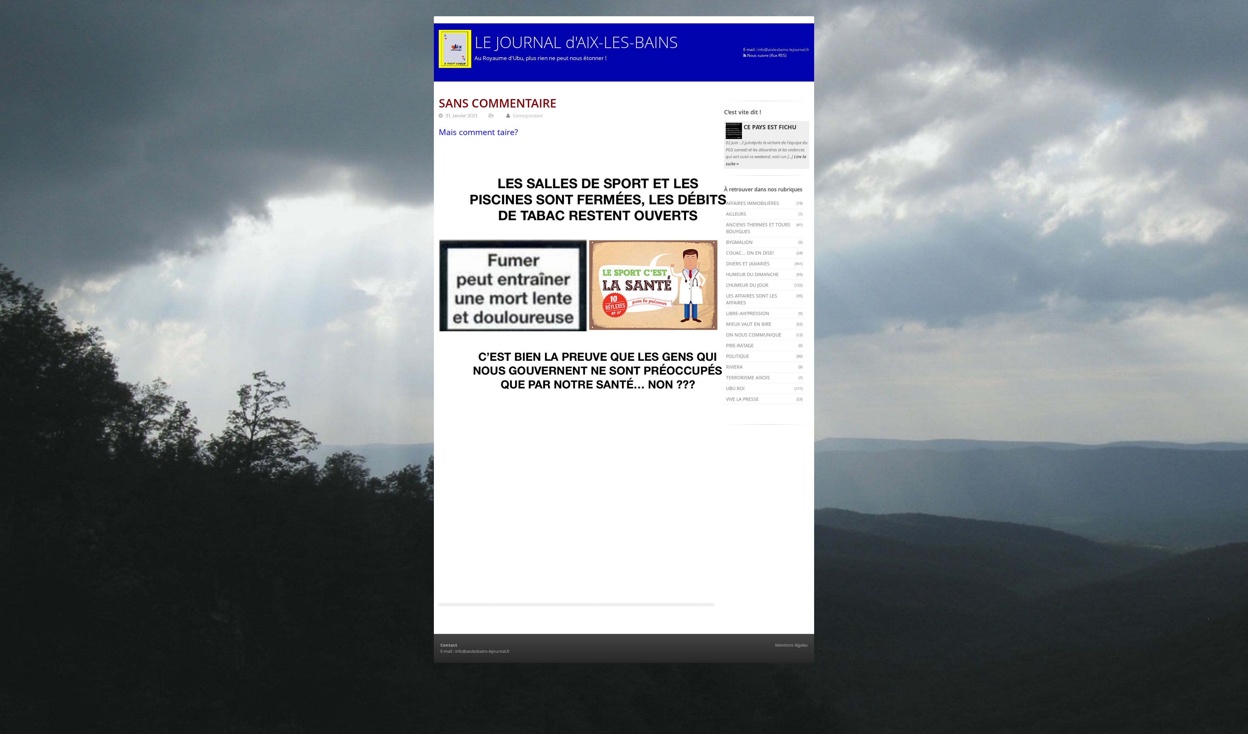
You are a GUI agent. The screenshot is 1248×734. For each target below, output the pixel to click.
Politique (764, 356)
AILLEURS (764, 214)
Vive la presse (764, 399)
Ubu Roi (764, 388)
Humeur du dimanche (764, 274)
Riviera (764, 367)
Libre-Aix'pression (764, 313)
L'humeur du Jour (764, 285)
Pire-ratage (764, 345)
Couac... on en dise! (764, 253)
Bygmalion (764, 242)
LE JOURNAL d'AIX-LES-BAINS (576, 42)
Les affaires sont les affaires (764, 299)
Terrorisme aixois (764, 377)
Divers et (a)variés (764, 263)
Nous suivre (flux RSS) (766, 55)
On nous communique (764, 335)
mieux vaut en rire (764, 324)
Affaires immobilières (764, 203)
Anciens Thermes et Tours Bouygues (764, 227)
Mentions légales (791, 645)
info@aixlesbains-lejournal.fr (783, 49)
